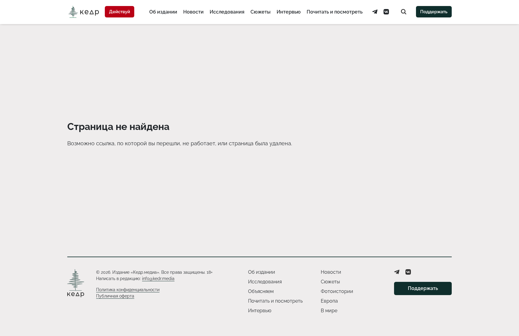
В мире (329, 310)
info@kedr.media (158, 278)
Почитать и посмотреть (335, 12)
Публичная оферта (115, 296)
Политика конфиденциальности (127, 289)
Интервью (289, 12)
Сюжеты (260, 12)
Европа (329, 301)
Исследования (227, 12)
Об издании (163, 12)
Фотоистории (337, 291)
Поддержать (434, 11)
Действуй (119, 11)
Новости (193, 12)
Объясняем (261, 291)
